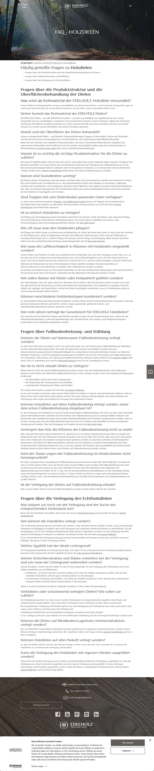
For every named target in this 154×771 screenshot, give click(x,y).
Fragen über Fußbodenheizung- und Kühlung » (48, 77)
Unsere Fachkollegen (52, 171)
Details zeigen (37, 766)
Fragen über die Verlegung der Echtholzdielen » (48, 80)
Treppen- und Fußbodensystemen (70, 202)
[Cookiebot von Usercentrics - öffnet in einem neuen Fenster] (15, 766)
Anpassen (126, 751)
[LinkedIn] (96, 717)
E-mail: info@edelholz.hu (79, 698)
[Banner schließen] (150, 740)
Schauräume (41, 705)
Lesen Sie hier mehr (46, 148)
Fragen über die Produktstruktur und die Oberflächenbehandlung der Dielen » (63, 73)
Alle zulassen (127, 743)
